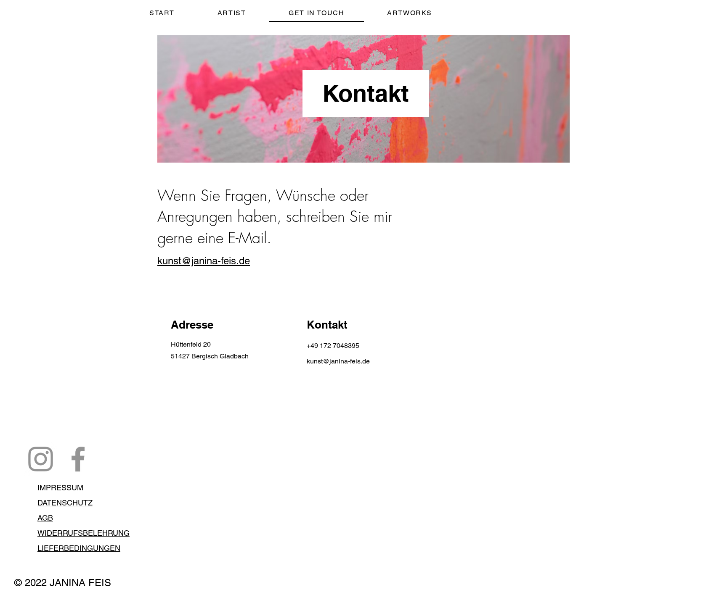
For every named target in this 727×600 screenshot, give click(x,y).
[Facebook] (78, 459)
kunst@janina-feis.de (203, 260)
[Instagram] (40, 459)
